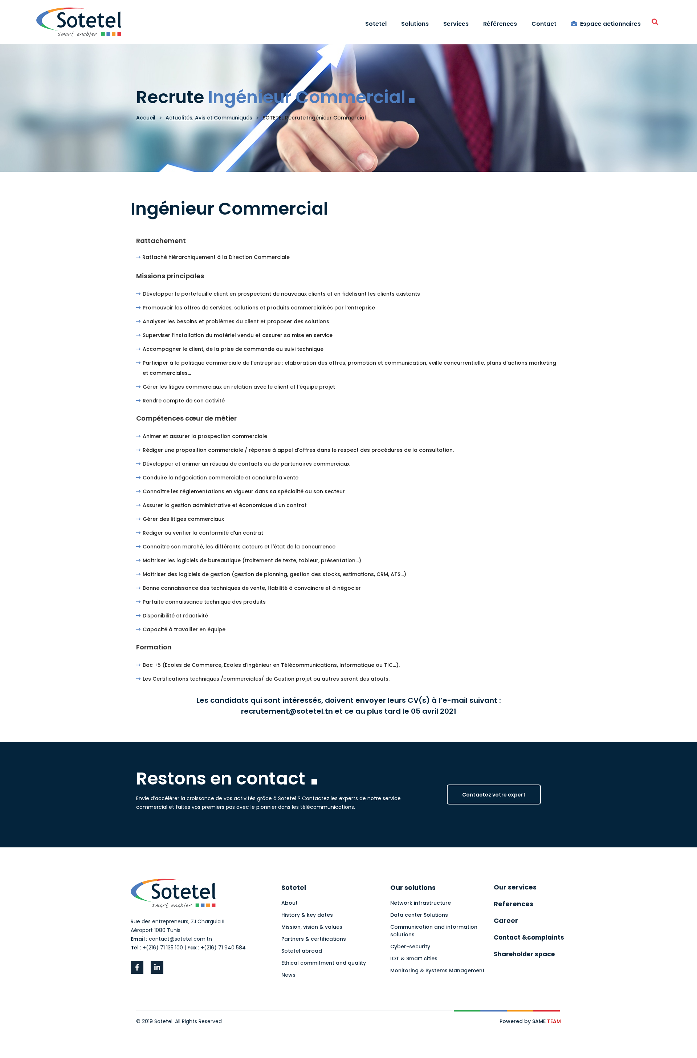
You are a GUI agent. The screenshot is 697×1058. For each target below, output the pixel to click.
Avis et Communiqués (223, 117)
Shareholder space (524, 954)
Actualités (179, 117)
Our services (515, 887)
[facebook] (137, 967)
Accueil (145, 117)
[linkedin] (157, 967)
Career (506, 920)
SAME (546, 1021)
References (513, 903)
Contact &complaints (529, 937)
